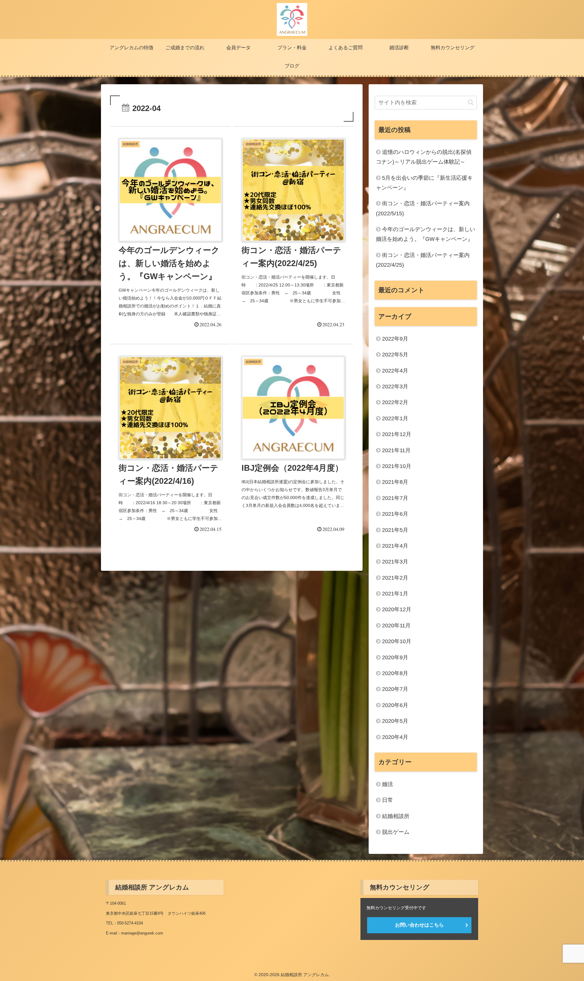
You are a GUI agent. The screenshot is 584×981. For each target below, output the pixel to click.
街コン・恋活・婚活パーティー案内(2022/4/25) (423, 260)
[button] (470, 102)
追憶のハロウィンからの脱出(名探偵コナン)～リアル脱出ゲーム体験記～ (423, 157)
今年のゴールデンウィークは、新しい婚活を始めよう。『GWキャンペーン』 (425, 234)
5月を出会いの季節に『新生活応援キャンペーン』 (424, 183)
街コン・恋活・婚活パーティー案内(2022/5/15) (423, 208)
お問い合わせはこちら (419, 924)
